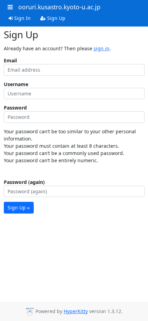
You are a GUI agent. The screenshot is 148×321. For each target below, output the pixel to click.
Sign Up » (19, 207)
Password (15, 107)
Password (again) (24, 182)
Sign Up (55, 18)
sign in (101, 48)
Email (10, 60)
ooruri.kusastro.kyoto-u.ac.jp (59, 7)
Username (16, 84)
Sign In (22, 18)
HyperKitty (76, 311)
